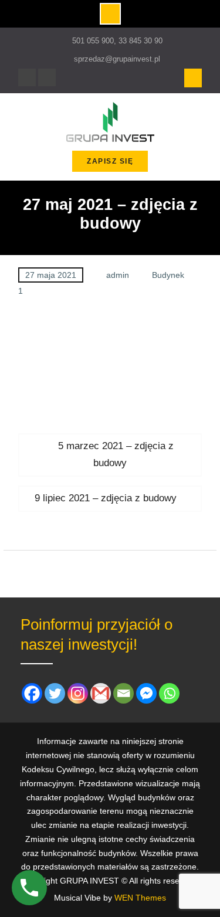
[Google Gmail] (100, 693)
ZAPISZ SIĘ (110, 161)
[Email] (123, 693)
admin (117, 275)
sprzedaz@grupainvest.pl (117, 59)
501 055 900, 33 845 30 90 (117, 40)
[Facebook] (27, 77)
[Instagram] (47, 77)
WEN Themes (140, 897)
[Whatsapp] (169, 693)
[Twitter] (55, 693)
